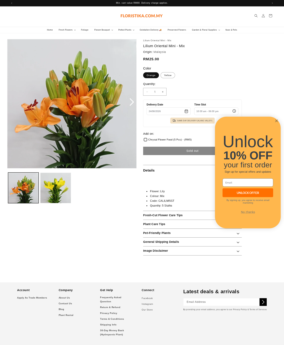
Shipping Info (108, 324)
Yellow (168, 75)
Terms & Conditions (112, 319)
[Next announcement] (272, 3)
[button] (67, 30)
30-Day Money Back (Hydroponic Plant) (112, 332)
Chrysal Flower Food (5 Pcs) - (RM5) (170, 139)
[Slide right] (132, 102)
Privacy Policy (108, 313)
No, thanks (248, 212)
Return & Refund (110, 307)
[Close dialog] (276, 121)
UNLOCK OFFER (248, 193)
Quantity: (149, 84)
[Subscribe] (263, 302)
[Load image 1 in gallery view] (23, 188)
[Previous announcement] (11, 3)
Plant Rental (66, 315)
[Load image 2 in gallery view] (55, 188)
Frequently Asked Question (110, 299)
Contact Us (65, 303)
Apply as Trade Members (32, 297)
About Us (64, 297)
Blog (61, 309)
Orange (151, 75)
